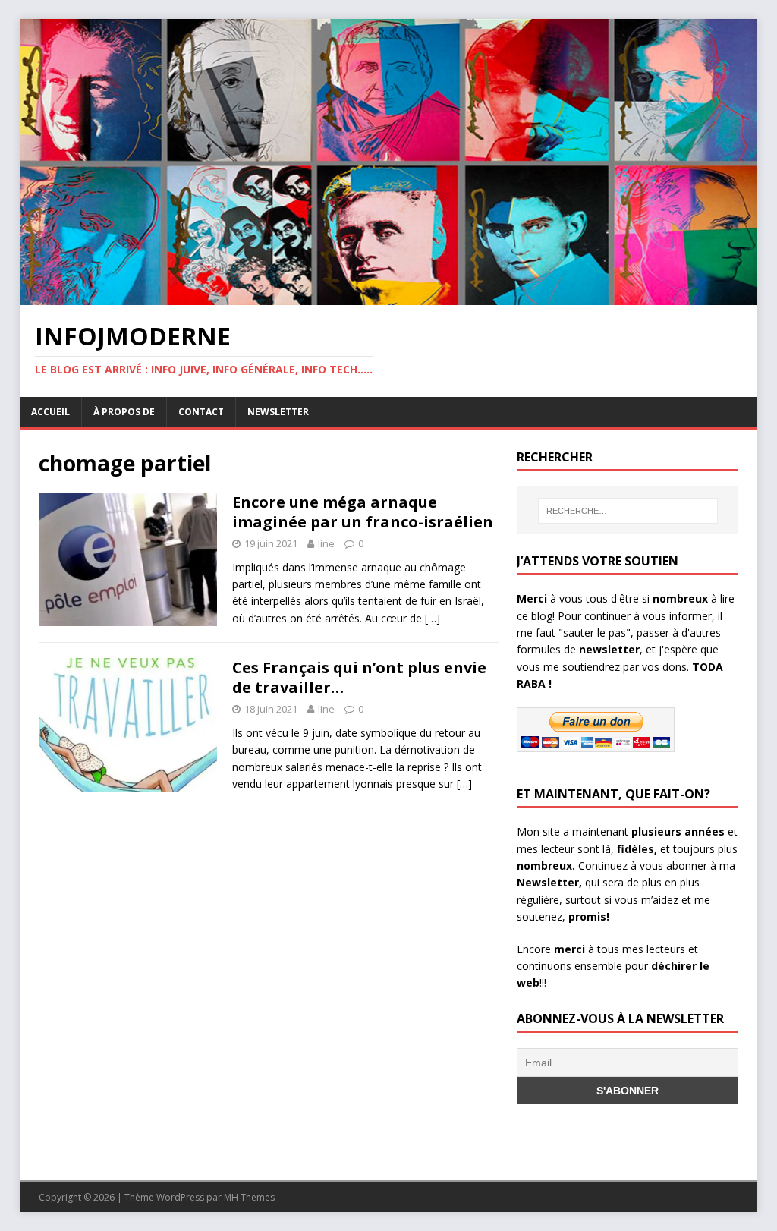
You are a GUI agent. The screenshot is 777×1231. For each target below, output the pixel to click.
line (326, 543)
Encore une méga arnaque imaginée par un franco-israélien (362, 512)
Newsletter (278, 411)
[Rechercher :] (628, 511)
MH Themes (249, 1197)
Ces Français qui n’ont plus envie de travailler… (359, 677)
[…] (432, 618)
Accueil (50, 411)
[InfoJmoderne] (389, 295)
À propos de (124, 411)
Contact (201, 411)
